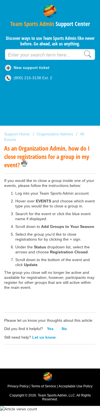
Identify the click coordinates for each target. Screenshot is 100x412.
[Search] (87, 53)
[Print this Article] (24, 164)
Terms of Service (43, 386)
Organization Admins (55, 134)
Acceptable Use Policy (75, 386)
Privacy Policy (18, 386)
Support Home (17, 134)
